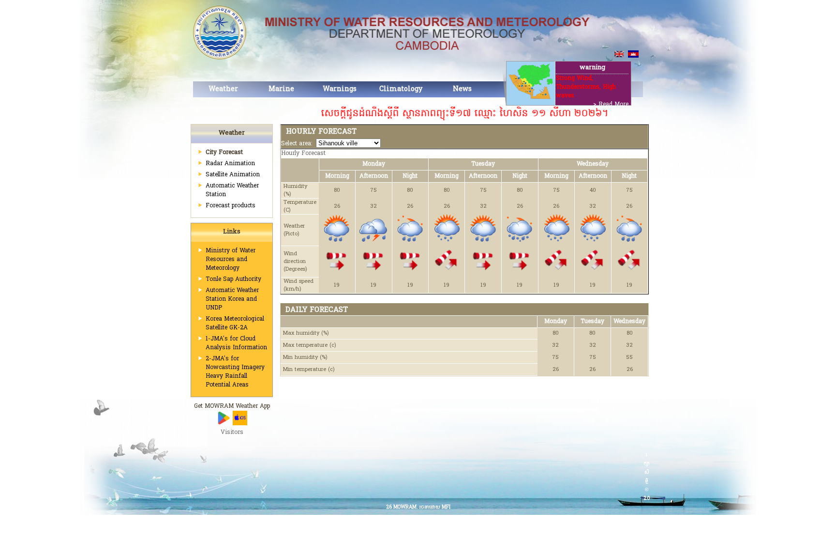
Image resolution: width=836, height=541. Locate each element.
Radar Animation (230, 163)
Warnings (340, 89)
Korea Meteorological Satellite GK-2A (235, 323)
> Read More (610, 104)
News (462, 89)
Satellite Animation (233, 174)
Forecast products (230, 205)
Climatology (400, 89)
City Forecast (224, 152)
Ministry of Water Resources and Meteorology (230, 260)
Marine (281, 89)
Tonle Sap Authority (233, 279)
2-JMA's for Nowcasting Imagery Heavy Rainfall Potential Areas (235, 372)
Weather (223, 89)
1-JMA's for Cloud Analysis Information (236, 343)
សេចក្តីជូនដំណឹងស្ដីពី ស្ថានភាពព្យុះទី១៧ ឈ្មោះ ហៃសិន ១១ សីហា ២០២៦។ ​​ (445, 114)
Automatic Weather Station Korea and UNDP (232, 299)
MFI (446, 507)
